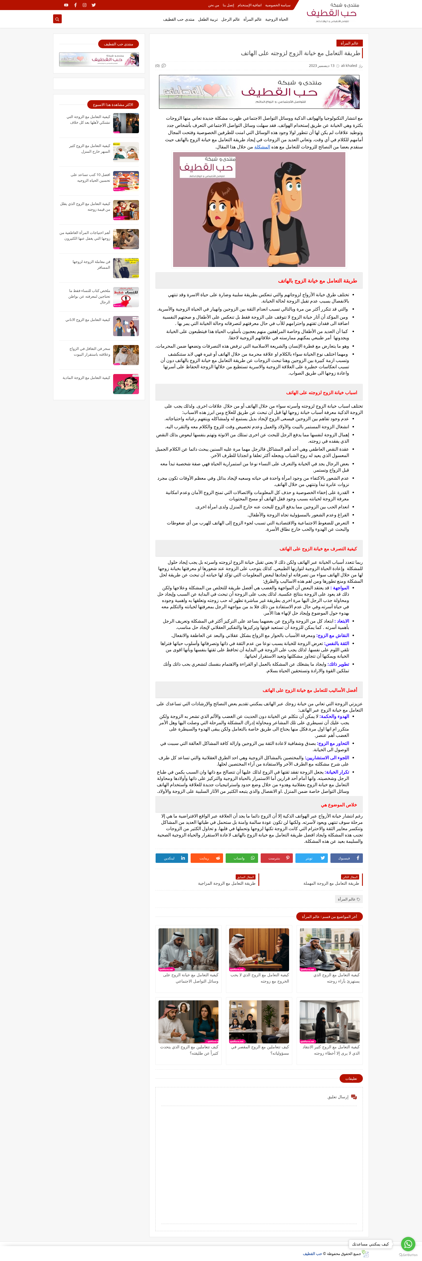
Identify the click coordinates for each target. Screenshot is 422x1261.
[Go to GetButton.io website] (408, 1255)
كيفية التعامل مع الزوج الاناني (87, 319)
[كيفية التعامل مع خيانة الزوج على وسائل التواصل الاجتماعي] (188, 949)
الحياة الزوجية (276, 19)
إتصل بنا (228, 5)
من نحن (213, 5)
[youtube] (66, 5)
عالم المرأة (252, 19)
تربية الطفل (208, 19)
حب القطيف (312, 1253)
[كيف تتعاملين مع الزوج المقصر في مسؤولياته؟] (259, 1021)
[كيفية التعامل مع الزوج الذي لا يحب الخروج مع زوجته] (259, 949)
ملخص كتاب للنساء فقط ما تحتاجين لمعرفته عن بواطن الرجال (89, 296)
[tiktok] (57, 5)
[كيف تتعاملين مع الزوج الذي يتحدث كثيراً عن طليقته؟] (188, 1021)
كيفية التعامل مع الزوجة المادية (86, 377)
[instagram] (84, 5)
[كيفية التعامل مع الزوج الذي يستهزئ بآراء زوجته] (330, 949)
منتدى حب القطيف (179, 19)
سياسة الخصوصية (278, 5)
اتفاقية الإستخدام (250, 5)
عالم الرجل (230, 19)
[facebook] (75, 5)
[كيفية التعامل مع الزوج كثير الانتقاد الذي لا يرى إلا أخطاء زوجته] (330, 1021)
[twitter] (94, 5)
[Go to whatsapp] (408, 1244)
